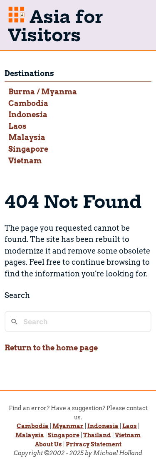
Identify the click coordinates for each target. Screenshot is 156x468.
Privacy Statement (93, 444)
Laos (17, 126)
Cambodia (28, 103)
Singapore (28, 149)
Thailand (97, 435)
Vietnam (25, 160)
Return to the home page (51, 347)
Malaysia (26, 137)
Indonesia (27, 114)
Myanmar (68, 426)
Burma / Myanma (42, 91)
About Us (48, 444)
